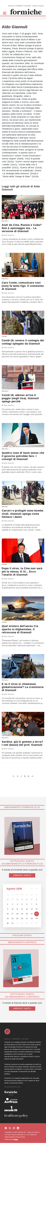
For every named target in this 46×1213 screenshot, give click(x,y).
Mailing (5, 506)
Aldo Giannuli (9, 235)
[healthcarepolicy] (23, 1115)
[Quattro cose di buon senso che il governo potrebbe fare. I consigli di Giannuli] (23, 435)
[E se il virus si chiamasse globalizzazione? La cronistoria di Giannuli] (23, 666)
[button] (5, 13)
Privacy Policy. (20, 1137)
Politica (5, 221)
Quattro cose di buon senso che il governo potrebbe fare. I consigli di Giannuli (23, 456)
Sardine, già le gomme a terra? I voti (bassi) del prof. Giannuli (22, 743)
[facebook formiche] (6, 1128)
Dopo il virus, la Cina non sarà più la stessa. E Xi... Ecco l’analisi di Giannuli (22, 571)
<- (14, 776)
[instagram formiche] (14, 1128)
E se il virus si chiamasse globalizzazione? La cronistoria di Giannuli (23, 687)
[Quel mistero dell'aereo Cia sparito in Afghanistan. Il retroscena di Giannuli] (23, 608)
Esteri (4, 336)
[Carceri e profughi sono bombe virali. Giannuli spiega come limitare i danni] (23, 493)
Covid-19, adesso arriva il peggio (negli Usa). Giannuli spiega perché (20, 398)
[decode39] (23, 1108)
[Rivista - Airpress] (23, 1100)
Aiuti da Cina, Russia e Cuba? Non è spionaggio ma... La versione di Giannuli (22, 228)
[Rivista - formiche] (23, 1093)
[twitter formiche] (10, 1128)
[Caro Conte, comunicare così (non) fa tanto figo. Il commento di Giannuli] (23, 265)
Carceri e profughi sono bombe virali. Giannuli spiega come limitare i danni (22, 513)
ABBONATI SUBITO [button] (22, 875)
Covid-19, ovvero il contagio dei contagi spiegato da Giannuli (23, 342)
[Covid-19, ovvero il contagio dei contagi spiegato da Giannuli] (23, 323)
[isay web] (15, 1139)
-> (32, 776)
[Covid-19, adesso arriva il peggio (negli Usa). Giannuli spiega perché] (23, 377)
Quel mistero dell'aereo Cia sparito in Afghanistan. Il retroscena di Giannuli (20, 629)
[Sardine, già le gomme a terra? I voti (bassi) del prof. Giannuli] (23, 724)
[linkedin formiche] (18, 1128)
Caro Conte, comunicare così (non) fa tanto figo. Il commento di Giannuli (23, 285)
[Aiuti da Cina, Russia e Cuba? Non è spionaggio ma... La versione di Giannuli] (23, 207)
